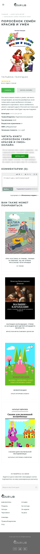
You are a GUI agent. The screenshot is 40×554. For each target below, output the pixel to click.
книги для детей (17, 14)
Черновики (5, 513)
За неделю (25, 509)
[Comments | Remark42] (20, 185)
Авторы (4, 509)
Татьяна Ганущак (14, 77)
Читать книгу (20, 156)
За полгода (25, 506)
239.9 (19, 130)
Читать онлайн (26, 90)
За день (24, 513)
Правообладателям (8, 521)
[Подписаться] (36, 487)
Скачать (8, 90)
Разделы (4, 506)
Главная (4, 14)
